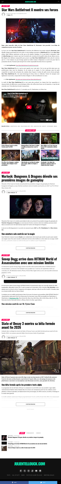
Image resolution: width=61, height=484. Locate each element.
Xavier (9, 15)
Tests (8, 475)
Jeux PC (44, 126)
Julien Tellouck (11, 192)
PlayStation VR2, (14, 298)
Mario (23, 475)
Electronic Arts (26, 126)
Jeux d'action (37, 126)
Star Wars (50, 126)
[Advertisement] (30, 420)
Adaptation (14, 126)
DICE (19, 126)
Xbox (55, 126)
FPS (32, 126)
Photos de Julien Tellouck (34, 475)
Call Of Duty (16, 475)
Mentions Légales (49, 475)
